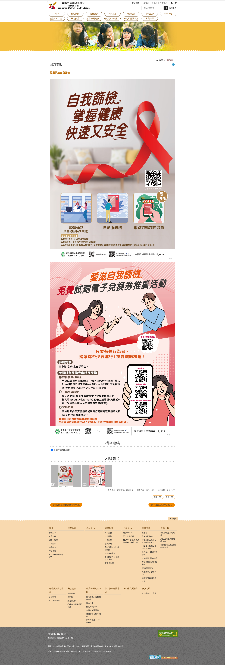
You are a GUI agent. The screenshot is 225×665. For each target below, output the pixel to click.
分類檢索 (145, 3)
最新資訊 (94, 14)
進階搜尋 (172, 8)
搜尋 (144, 7)
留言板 (70, 597)
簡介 (51, 528)
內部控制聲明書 (92, 610)
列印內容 (173, 64)
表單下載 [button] (168, 14)
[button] (66, 476)
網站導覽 (135, 3)
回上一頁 (157, 497)
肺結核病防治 (147, 568)
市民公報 (89, 603)
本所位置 (52, 551)
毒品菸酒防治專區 (56, 590)
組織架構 (52, 536)
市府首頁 (163, 3)
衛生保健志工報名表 (167, 534)
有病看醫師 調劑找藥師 (149, 563)
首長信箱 (71, 593)
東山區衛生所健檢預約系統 (112, 558)
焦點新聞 (75, 14)
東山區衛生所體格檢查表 (167, 540)
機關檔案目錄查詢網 (93, 615)
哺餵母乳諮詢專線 (149, 578)
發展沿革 (52, 533)
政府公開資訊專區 (93, 590)
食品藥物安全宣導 (149, 593)
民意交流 (72, 588)
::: (51, 58)
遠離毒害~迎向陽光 (149, 558)
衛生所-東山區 (70, 6)
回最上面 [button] (169, 497)
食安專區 (146, 588)
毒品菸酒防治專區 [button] (57, 18)
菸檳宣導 (52, 597)
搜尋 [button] (166, 8)
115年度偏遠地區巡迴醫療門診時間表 (131, 541)
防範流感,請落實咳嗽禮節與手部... (66, 505)
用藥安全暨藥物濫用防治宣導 (149, 547)
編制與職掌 (53, 540)
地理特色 (52, 547)
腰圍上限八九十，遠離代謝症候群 (149, 541)
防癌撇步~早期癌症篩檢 (149, 553)
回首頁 (154, 3)
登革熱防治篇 (147, 536)
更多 (143, 581)
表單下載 (165, 528)
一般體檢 (108, 536)
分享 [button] (176, 3)
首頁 (161, 60)
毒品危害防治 (54, 600)
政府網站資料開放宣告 (56, 555)
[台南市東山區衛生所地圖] (155, 658)
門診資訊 (127, 528)
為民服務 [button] (112, 14)
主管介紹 (52, 544)
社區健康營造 (110, 553)
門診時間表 (127, 533)
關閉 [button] (174, 519)
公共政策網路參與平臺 (74, 605)
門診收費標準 (128, 536)
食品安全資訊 (91, 607)
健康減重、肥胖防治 (149, 573)
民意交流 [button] (75, 18)
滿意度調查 (72, 601)
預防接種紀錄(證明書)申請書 (168, 546)
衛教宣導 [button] (150, 14)
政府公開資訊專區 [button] (94, 18)
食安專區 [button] (150, 18)
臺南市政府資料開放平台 (93, 598)
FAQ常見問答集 (131, 18)
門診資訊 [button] (131, 14)
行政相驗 (108, 540)
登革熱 (144, 533)
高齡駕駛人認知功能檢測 (112, 548)
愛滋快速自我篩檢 (62, 450)
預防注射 (108, 544)
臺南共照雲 (109, 563)
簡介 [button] (57, 14)
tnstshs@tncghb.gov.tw (101, 651)
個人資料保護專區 (113, 18)
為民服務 (109, 528)
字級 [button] (172, 3)
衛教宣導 (146, 528)
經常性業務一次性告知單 (93, 621)
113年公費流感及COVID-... (161, 505)
